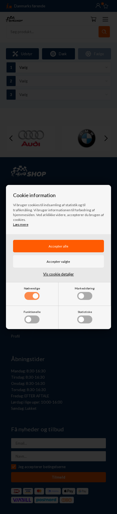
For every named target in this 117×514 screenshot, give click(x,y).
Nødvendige (32, 288)
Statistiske (85, 311)
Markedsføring (85, 288)
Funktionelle (32, 311)
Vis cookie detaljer (58, 274)
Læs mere (20, 224)
